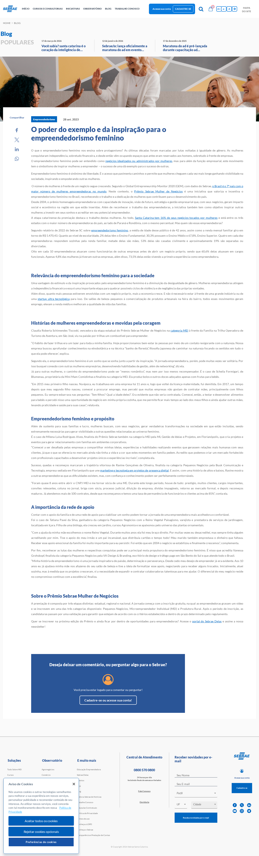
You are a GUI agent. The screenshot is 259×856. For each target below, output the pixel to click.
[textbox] (198, 793)
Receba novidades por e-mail (196, 817)
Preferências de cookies (41, 842)
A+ (219, 8)
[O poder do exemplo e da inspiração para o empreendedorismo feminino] (17, 130)
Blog (79, 791)
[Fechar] (73, 784)
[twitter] (242, 805)
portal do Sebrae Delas (207, 621)
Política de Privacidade (87, 813)
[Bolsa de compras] (210, 9)
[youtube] (235, 811)
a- (224, 8)
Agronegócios (48, 769)
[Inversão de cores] (234, 9)
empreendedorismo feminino (109, 230)
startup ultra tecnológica (54, 299)
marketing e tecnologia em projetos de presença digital (134, 470)
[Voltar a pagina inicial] (11, 8)
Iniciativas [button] (73, 8)
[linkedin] (249, 805)
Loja (79, 786)
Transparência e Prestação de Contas (93, 835)
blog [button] (108, 8)
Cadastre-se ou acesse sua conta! (108, 700)
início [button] (26, 8)
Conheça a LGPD (84, 824)
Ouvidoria (144, 802)
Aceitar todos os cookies (41, 821)
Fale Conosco (144, 791)
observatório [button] (92, 8)
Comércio (46, 775)
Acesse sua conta (162, 8)
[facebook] (235, 805)
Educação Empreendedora (89, 769)
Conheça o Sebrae (85, 829)
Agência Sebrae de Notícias (89, 797)
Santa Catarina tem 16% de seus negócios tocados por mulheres (176, 217)
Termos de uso (83, 818)
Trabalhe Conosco (85, 802)
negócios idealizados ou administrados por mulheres (138, 161)
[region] (41, 816)
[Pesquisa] (201, 9)
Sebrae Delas (82, 775)
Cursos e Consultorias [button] (48, 8)
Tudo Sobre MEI (14, 769)
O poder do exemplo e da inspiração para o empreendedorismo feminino (98, 133)
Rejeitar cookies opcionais (41, 831)
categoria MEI (179, 330)
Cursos (10, 775)
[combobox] (196, 793)
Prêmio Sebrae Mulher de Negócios (158, 191)
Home (7, 23)
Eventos (80, 780)
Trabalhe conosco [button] (127, 8)
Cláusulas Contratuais (87, 808)
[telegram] (249, 811)
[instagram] (242, 811)
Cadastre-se (183, 8)
